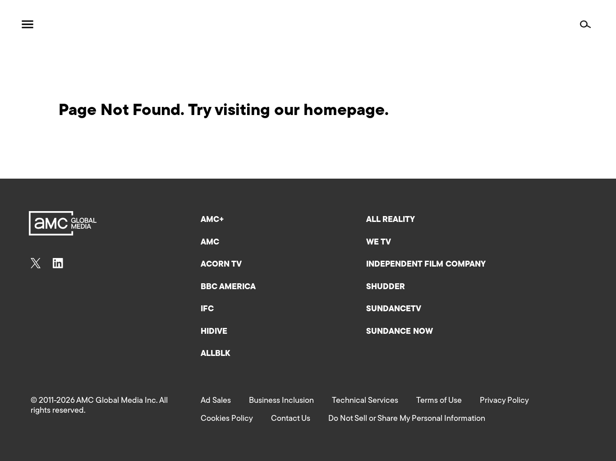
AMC (210, 243)
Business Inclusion (281, 401)
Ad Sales (216, 401)
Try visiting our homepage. (288, 111)
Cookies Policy (227, 419)
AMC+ (212, 220)
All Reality (390, 220)
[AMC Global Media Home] (70, 24)
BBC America (228, 287)
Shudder (385, 287)
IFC (207, 309)
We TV (378, 243)
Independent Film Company (426, 265)
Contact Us (290, 419)
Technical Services (365, 401)
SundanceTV (393, 309)
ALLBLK (215, 354)
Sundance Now (399, 332)
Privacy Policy (504, 401)
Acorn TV (221, 265)
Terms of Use (439, 401)
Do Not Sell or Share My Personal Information (406, 419)
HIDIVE (214, 332)
